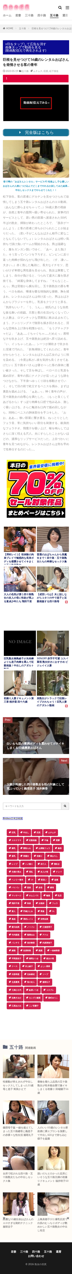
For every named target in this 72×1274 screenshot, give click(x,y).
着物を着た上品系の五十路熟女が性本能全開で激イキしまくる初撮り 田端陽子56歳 (53, 1087)
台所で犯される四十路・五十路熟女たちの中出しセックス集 (18, 1177)
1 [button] (6, 78)
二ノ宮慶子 (34, 1006)
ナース (14, 966)
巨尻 (46, 71)
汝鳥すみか (16, 998)
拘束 (29, 903)
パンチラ (15, 943)
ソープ (45, 974)
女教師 (41, 903)
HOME (9, 28)
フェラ (55, 903)
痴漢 (40, 951)
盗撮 (56, 880)
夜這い (44, 880)
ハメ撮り (29, 864)
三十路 (29, 15)
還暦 (65, 15)
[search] (65, 806)
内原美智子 (47, 943)
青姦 (42, 911)
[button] (36, 1022)
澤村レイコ (28, 919)
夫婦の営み (16, 872)
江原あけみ (16, 1006)
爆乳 (14, 848)
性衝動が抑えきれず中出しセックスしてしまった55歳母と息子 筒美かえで (18, 1085)
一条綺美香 (55, 951)
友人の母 (44, 872)
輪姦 (48, 896)
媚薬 (14, 951)
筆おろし (54, 856)
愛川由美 (15, 927)
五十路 (54, 15)
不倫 (46, 840)
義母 (60, 848)
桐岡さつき (34, 959)
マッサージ (16, 896)
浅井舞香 (31, 943)
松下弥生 (54, 71)
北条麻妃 (31, 974)
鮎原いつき (34, 990)
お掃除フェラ (44, 848)
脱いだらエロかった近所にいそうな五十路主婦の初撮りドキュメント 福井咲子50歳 (53, 1179)
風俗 (14, 919)
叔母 (40, 888)
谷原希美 (27, 951)
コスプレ (50, 990)
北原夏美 (15, 982)
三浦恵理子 (47, 927)
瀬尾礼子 (46, 982)
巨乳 (14, 833)
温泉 (29, 888)
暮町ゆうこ (53, 998)
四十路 (41, 15)
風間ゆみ (31, 935)
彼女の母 (50, 959)
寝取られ (27, 848)
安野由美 (44, 919)
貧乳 (14, 856)
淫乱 (31, 872)
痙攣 (58, 840)
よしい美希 (45, 966)
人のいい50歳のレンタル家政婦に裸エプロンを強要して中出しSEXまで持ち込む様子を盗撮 (52, 1133)
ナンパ (59, 872)
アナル (45, 935)
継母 (52, 888)
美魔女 (26, 856)
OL (53, 911)
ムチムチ (37, 71)
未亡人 (43, 864)
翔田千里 (15, 903)
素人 (14, 911)
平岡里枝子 (16, 959)
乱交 (60, 896)
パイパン (15, 888)
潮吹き (57, 864)
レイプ (14, 864)
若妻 (18, 15)
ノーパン (31, 927)
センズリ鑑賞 (35, 998)
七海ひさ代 (16, 990)
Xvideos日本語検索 (12, 818)
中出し (26, 833)
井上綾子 (29, 966)
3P (32, 880)
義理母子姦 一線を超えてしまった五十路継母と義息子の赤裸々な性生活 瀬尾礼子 (18, 1131)
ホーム (7, 15)
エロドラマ (16, 840)
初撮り (39, 856)
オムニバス (34, 896)
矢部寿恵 (15, 974)
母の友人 (31, 982)
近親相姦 (33, 840)
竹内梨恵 (15, 935)
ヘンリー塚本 (17, 880)
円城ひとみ (28, 911)
